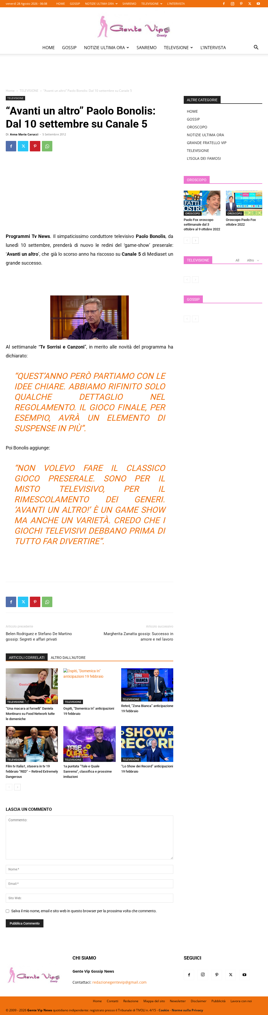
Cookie (164, 1010)
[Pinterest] (241, 3)
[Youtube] (258, 3)
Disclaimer (198, 1001)
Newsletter (178, 1001)
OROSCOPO (197, 126)
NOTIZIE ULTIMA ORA (99, 3)
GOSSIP (75, 3)
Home (10, 90)
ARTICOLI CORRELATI (26, 657)
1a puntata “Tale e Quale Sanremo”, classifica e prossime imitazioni (87, 771)
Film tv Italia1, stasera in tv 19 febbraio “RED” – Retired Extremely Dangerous (32, 771)
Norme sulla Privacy (187, 1010)
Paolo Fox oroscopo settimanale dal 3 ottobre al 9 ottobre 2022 (202, 224)
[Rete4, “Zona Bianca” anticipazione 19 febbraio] (147, 685)
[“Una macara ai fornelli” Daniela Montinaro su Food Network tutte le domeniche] (32, 686)
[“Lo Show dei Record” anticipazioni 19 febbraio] (147, 744)
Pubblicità (218, 1001)
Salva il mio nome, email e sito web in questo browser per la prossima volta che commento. (84, 911)
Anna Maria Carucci (24, 134)
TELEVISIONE (150, 3)
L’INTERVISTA (176, 3)
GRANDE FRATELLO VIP (206, 142)
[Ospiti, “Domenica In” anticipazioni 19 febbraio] (89, 686)
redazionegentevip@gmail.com (119, 982)
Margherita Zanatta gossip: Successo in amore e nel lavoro (138, 636)
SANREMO (129, 3)
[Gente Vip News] (134, 24)
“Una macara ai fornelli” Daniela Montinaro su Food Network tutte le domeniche (30, 713)
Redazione (130, 1001)
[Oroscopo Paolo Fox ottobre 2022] (244, 203)
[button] (256, 47)
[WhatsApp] (47, 146)
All (237, 260)
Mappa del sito (154, 1001)
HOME (60, 3)
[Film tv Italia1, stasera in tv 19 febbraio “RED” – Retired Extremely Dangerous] (32, 744)
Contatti (112, 1001)
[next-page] (17, 787)
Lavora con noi (241, 1001)
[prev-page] (9, 787)
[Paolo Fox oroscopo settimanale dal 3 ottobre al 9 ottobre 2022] (202, 203)
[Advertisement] (134, 75)
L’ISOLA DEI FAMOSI (204, 158)
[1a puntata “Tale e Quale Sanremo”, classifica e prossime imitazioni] (89, 744)
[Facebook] (224, 3)
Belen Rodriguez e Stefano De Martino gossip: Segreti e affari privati (39, 636)
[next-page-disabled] (195, 279)
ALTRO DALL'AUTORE (68, 657)
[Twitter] (250, 3)
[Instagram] (232, 3)
